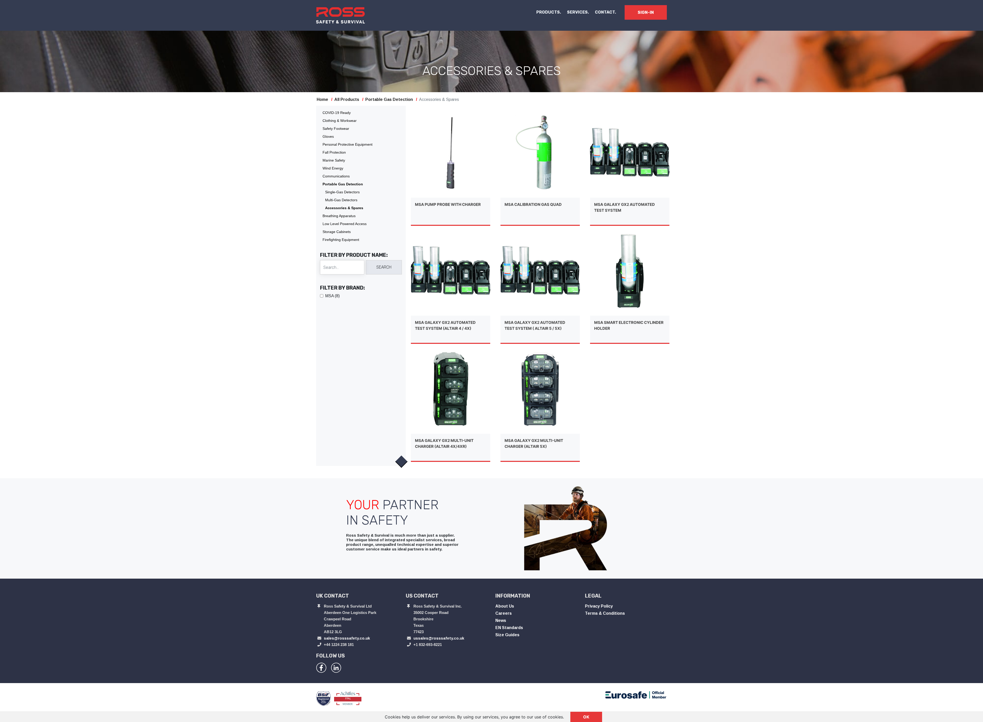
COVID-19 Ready (337, 113)
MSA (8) (332, 296)
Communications (336, 176)
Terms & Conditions (605, 613)
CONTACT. (605, 12)
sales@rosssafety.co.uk (347, 638)
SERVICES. (578, 12)
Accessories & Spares (344, 208)
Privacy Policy (599, 606)
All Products (346, 99)
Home (322, 99)
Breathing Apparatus (339, 216)
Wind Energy (333, 168)
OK (586, 716)
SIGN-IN (646, 12)
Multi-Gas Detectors (341, 200)
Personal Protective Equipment (347, 144)
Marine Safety (334, 160)
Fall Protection (334, 152)
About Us (504, 606)
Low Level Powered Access (345, 224)
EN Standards (509, 627)
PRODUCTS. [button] (548, 12)
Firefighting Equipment (341, 240)
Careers (503, 613)
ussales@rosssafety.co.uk (438, 638)
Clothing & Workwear (340, 121)
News (500, 620)
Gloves (328, 136)
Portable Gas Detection (389, 99)
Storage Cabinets (337, 232)
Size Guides (507, 635)
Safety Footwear (336, 128)
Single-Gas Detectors (342, 192)
